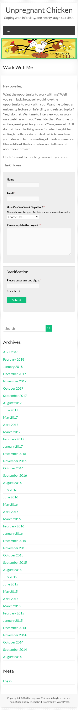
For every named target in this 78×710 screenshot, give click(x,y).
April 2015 (10, 599)
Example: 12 (13, 291)
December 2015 (14, 541)
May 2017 (10, 417)
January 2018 (13, 366)
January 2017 (13, 446)
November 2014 (14, 635)
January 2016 (13, 533)
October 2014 (13, 642)
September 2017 (15, 395)
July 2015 (10, 577)
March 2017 (12, 432)
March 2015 (12, 606)
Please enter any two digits (24, 280)
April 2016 (10, 512)
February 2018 (13, 359)
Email (11, 193)
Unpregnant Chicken (39, 10)
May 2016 (10, 504)
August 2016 (12, 483)
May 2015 (10, 591)
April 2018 (10, 352)
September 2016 (15, 475)
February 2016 (13, 526)
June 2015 (10, 584)
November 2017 (14, 381)
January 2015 (13, 620)
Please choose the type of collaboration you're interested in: (39, 212)
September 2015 (15, 562)
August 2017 (12, 403)
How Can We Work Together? (26, 207)
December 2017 (14, 374)
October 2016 (13, 468)
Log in (7, 681)
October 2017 (13, 388)
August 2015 (12, 570)
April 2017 (10, 424)
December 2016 (14, 454)
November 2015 (14, 548)
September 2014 (15, 649)
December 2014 (14, 628)
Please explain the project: (24, 225)
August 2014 (12, 657)
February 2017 (13, 439)
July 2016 (10, 490)
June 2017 (10, 410)
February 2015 (13, 613)
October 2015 (13, 555)
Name (11, 179)
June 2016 (10, 497)
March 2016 (12, 519)
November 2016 (14, 461)
